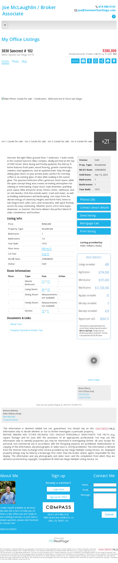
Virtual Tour (16, 324)
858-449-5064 (84, 394)
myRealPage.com (59, 541)
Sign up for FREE (58, 496)
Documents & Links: (19, 318)
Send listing (88, 215)
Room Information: (19, 271)
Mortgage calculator (95, 223)
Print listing (88, 231)
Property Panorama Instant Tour (26, 330)
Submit (109, 514)
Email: (86, 489)
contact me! (9, 522)
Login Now (58, 489)
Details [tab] (5, 61)
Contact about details (94, 207)
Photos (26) (87, 199)
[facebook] (113, 16)
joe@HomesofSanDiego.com (97, 10)
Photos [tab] (15, 61)
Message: (85, 494)
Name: (85, 484)
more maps (94, 379)
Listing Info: (14, 218)
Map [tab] (24, 61)
